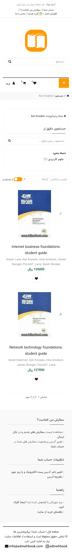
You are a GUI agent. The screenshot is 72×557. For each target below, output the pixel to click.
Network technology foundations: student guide (36, 350)
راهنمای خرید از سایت (49, 511)
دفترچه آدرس (54, 476)
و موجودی (7, 179)
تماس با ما (20, 13)
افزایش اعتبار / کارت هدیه (42, 13)
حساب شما (48, 10)
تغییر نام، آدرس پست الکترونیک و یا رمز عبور (36, 472)
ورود (8, 83)
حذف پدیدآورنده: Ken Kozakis (47, 116)
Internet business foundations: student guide (36, 250)
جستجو (59, 96)
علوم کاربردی (54, 159)
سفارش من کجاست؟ (30, 10)
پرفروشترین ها (21, 531)
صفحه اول (53, 531)
